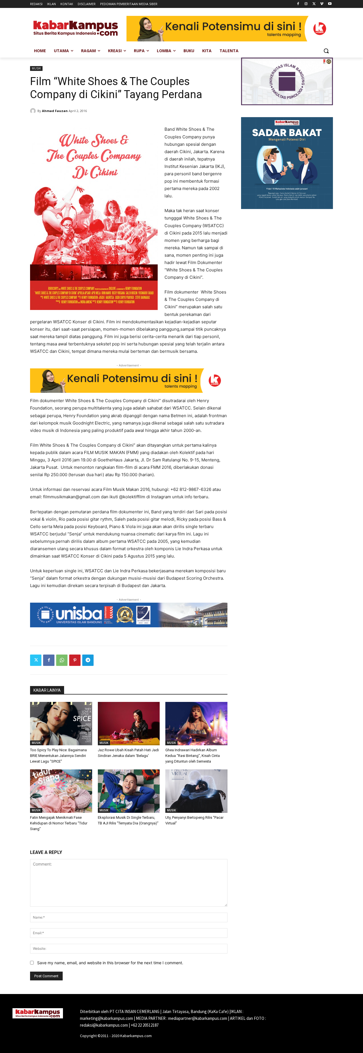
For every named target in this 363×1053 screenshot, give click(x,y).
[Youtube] (329, 4)
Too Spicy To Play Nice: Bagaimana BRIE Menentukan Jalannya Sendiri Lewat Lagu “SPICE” (58, 755)
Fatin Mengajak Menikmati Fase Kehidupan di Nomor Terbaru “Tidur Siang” (58, 823)
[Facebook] (298, 4)
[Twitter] (314, 4)
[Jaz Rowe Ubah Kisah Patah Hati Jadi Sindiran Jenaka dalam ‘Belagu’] (129, 723)
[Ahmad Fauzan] (33, 111)
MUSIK (36, 68)
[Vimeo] (321, 4)
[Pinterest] (75, 660)
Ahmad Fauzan (55, 111)
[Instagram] (306, 4)
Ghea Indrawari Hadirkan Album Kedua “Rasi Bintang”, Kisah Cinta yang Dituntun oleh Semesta (192, 755)
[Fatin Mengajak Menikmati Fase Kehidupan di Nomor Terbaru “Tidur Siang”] (61, 791)
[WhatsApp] (61, 660)
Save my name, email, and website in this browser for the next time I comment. (110, 962)
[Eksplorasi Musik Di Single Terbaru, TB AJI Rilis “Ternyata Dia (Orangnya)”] (129, 791)
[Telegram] (88, 660)
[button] (326, 51)
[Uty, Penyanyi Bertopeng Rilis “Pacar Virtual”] (196, 791)
